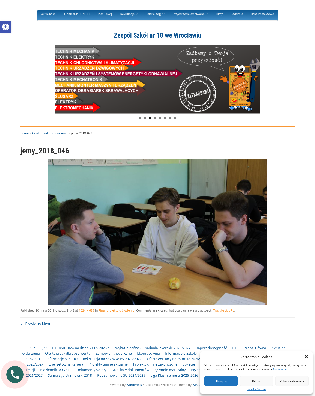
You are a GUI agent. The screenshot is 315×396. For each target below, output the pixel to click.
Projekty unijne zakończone (155, 364)
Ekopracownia (148, 353)
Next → (48, 323)
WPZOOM (199, 385)
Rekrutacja (127, 14)
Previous (60, 78)
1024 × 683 (86, 310)
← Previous (30, 323)
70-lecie (189, 364)
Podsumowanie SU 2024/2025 (121, 375)
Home (24, 133)
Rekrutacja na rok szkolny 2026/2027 (112, 359)
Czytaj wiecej (281, 369)
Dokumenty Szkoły (91, 370)
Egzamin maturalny (170, 370)
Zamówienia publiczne (114, 353)
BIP (234, 348)
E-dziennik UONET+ (77, 14)
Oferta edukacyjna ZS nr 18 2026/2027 (177, 359)
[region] (157, 79)
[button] (5, 27)
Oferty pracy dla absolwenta (67, 353)
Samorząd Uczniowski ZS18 (70, 375)
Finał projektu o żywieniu (50, 133)
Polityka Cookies (256, 389)
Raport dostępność (211, 348)
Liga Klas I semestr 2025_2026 (174, 375)
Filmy (219, 14)
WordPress (134, 385)
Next (255, 78)
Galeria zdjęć (154, 14)
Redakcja (237, 14)
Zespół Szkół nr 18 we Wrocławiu (157, 35)
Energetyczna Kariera (66, 364)
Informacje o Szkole (181, 353)
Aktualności (48, 14)
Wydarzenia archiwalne (189, 14)
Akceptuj (221, 381)
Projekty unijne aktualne (108, 364)
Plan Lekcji (105, 14)
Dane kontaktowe (262, 14)
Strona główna (254, 348)
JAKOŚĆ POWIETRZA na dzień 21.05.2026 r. (76, 348)
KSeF (33, 348)
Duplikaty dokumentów (130, 370)
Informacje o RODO (62, 359)
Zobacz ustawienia (292, 381)
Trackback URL (223, 310)
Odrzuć (256, 381)
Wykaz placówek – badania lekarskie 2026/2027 (152, 348)
